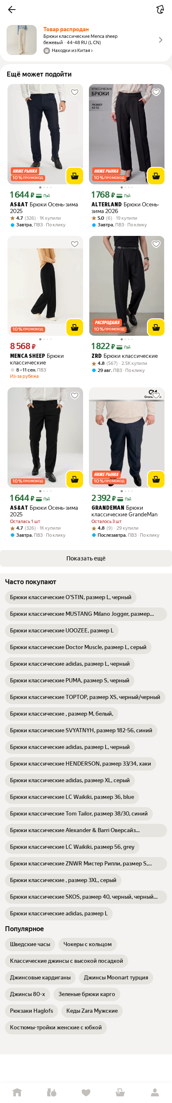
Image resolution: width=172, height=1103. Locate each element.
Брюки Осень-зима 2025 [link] (44, 207)
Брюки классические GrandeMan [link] (124, 511)
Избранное (86, 1093)
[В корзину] (75, 176)
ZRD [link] (96, 356)
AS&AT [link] (19, 205)
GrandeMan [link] (107, 508)
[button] (12, 10)
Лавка (51, 1093)
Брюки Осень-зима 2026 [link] (125, 207)
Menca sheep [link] (27, 356)
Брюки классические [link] (37, 359)
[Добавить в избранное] (75, 92)
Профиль (155, 1093)
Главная (17, 1093)
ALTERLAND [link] (106, 205)
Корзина (120, 1093)
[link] (71, 597)
